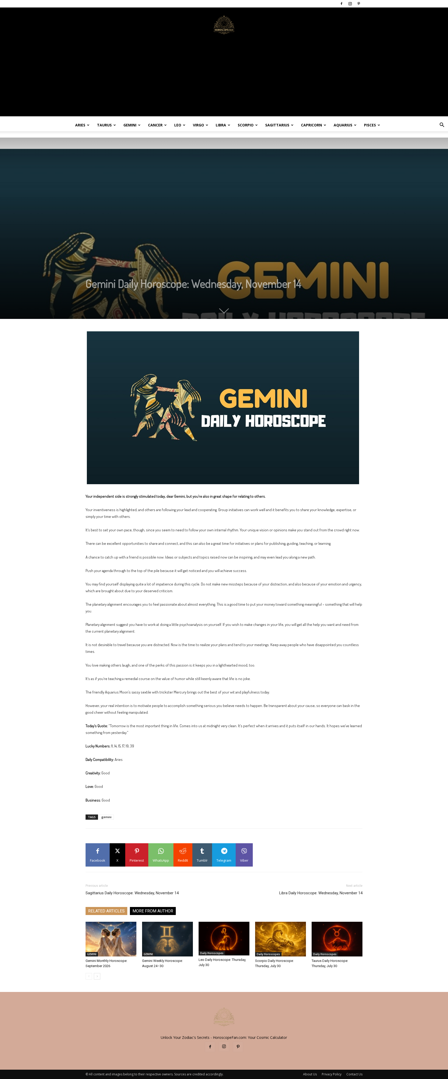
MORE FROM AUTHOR (152, 911)
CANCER (155, 125)
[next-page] (97, 976)
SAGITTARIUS (277, 125)
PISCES (370, 125)
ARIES (80, 125)
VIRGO (198, 125)
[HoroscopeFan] (224, 24)
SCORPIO (246, 125)
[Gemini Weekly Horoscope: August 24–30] (167, 939)
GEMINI (129, 125)
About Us (310, 1074)
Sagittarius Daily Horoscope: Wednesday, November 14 (132, 893)
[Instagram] (350, 3)
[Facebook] (341, 3)
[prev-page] (89, 976)
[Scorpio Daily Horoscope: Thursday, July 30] (280, 939)
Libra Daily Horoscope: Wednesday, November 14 (320, 893)
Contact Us (354, 1074)
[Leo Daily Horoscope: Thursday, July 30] (224, 939)
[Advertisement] (224, 80)
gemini (106, 817)
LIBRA (221, 125)
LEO (177, 125)
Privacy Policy (331, 1074)
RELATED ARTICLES (106, 911)
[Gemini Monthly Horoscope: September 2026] (111, 939)
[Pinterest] (358, 3)
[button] (442, 125)
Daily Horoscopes (211, 953)
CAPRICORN (311, 125)
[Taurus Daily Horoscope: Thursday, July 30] (337, 939)
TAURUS (104, 125)
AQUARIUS (343, 125)
